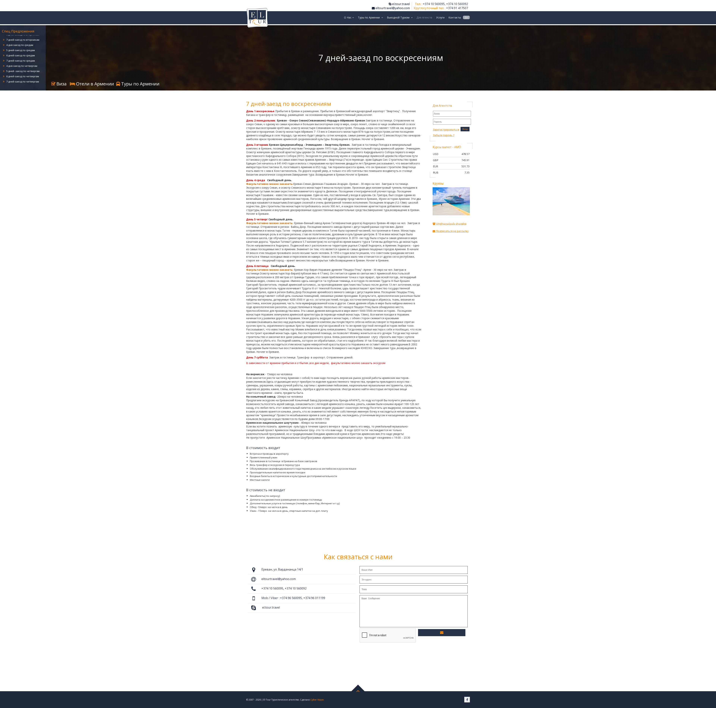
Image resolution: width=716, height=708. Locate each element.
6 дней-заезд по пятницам (22, 80)
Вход (465, 129)
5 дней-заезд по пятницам (22, 74)
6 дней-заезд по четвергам (22, 59)
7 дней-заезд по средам (20, 43)
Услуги (440, 17)
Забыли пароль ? (443, 135)
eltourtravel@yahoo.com (392, 8)
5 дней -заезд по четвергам (23, 53)
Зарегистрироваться (446, 129)
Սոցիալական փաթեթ (450, 223)
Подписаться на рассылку (452, 231)
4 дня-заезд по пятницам (21, 69)
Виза (61, 84)
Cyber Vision (317, 699)
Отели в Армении (94, 84)
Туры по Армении (139, 84)
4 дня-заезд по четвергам (21, 48)
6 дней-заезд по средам (20, 38)
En (466, 17)
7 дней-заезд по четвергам (22, 64)
